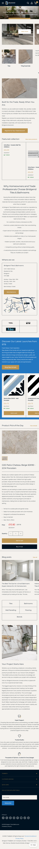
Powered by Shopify (7, 826)
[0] (35, 3)
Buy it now (19, 547)
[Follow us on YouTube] (21, 818)
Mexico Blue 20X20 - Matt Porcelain (11, 399)
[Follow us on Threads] (10, 818)
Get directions (11, 292)
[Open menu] (3, 3)
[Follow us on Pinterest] (17, 818)
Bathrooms (28, 603)
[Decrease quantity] (11, 534)
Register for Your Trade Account (15, 130)
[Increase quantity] (21, 534)
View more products (31, 139)
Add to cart (14, 413)
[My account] (32, 3)
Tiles (10, 603)
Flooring (28, 610)
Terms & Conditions (30, 836)
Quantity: (4, 533)
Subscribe (8, 803)
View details (33, 425)
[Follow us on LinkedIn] (28, 818)
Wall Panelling (10, 610)
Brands (19, 617)
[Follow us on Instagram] (14, 818)
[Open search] (28, 3)
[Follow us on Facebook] (3, 818)
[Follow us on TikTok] (24, 818)
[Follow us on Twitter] (6, 818)
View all (35, 557)
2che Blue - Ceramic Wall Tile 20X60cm (12, 146)
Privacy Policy (19, 838)
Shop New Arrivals (10, 367)
